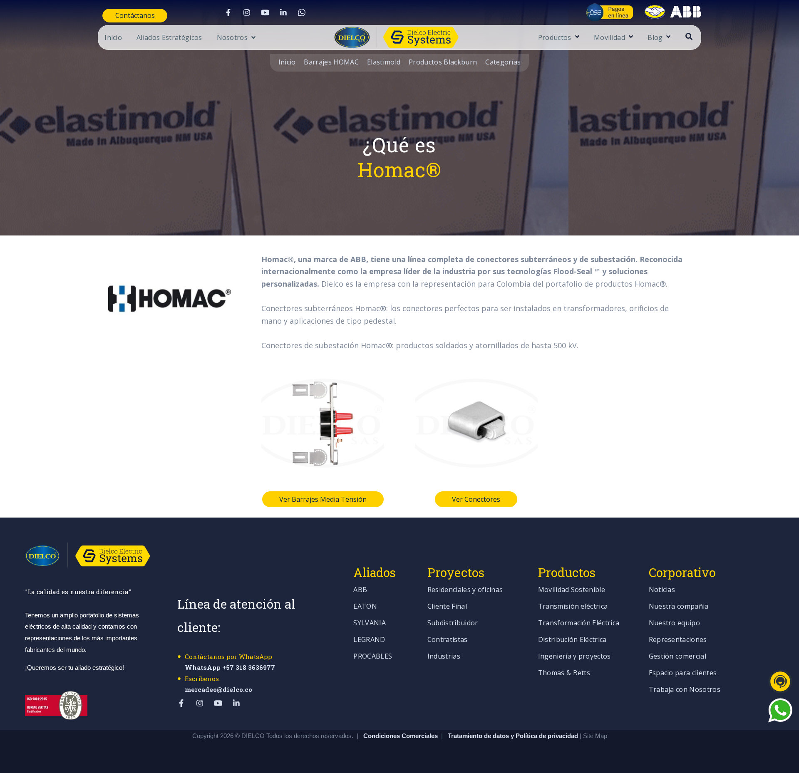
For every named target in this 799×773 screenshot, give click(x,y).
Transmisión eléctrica (573, 607)
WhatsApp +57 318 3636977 (230, 667)
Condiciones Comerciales (400, 735)
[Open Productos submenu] (576, 37)
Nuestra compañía (679, 607)
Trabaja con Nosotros (684, 690)
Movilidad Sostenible (571, 590)
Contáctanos (135, 15)
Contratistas (447, 640)
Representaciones (678, 640)
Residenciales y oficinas (465, 590)
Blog (655, 38)
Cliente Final (447, 607)
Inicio (113, 38)
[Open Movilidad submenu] (630, 37)
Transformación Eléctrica (579, 623)
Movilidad (609, 38)
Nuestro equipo (674, 623)
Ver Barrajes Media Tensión (323, 499)
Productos (554, 38)
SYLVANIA (369, 623)
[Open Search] (688, 36)
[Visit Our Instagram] (246, 12)
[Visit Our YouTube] (265, 12)
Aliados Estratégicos (169, 38)
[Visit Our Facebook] (228, 12)
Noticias (662, 590)
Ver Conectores (476, 499)
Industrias (443, 657)
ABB (360, 590)
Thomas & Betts (564, 673)
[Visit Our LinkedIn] (283, 12)
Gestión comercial (677, 657)
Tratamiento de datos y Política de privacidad (514, 735)
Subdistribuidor (452, 623)
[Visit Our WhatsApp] (301, 12)
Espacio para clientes (683, 673)
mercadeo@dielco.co (218, 689)
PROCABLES (372, 657)
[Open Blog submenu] (667, 37)
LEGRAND (369, 640)
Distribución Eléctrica (572, 640)
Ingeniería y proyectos (574, 657)
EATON (365, 607)
